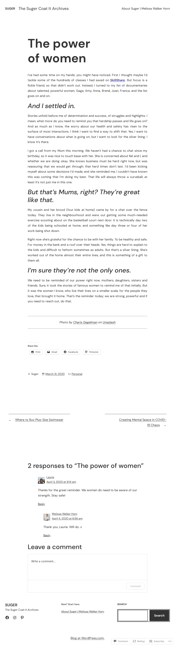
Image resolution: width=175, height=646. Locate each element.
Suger (10, 9)
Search (159, 615)
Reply (41, 504)
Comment (135, 586)
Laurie (50, 477)
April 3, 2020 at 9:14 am (61, 482)
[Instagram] (15, 618)
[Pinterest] (22, 618)
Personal (77, 374)
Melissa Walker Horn (64, 514)
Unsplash (109, 322)
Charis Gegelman (85, 322)
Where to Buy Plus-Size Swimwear (39, 420)
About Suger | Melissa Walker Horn (146, 9)
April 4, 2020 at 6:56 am (67, 518)
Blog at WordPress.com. (87, 638)
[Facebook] (7, 618)
